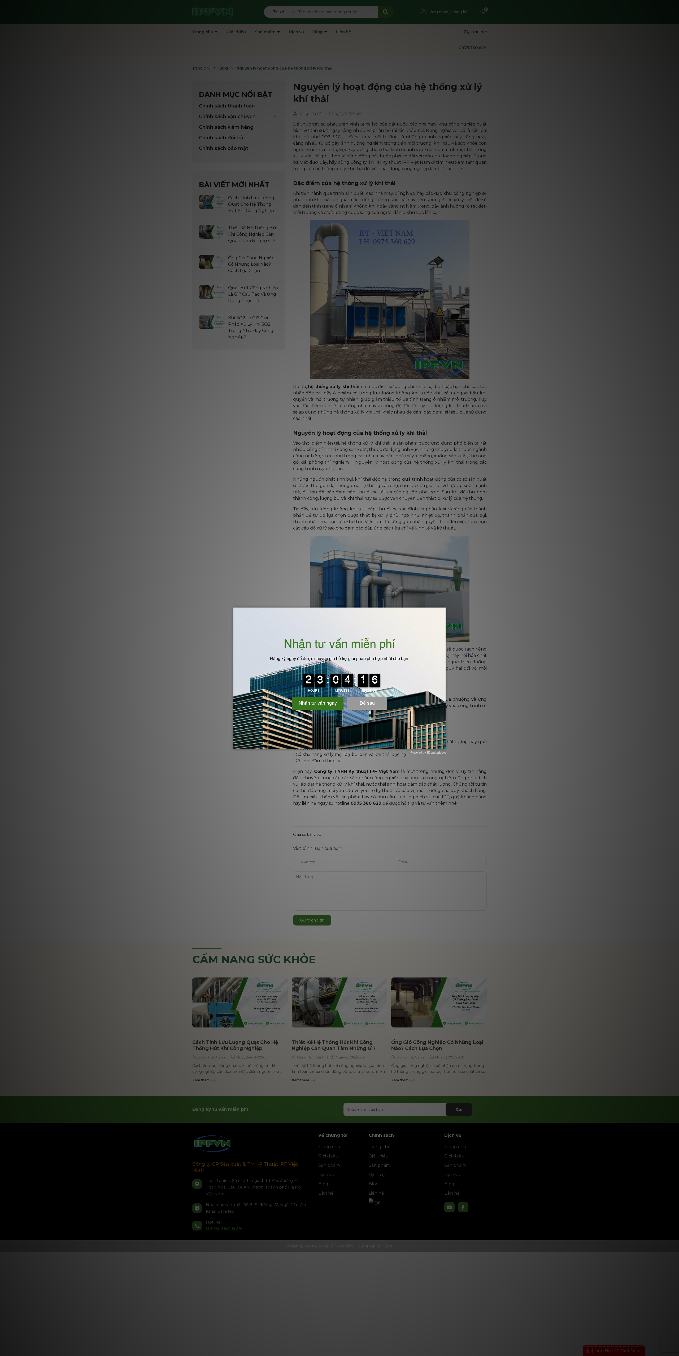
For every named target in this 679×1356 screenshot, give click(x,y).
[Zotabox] (442, 744)
